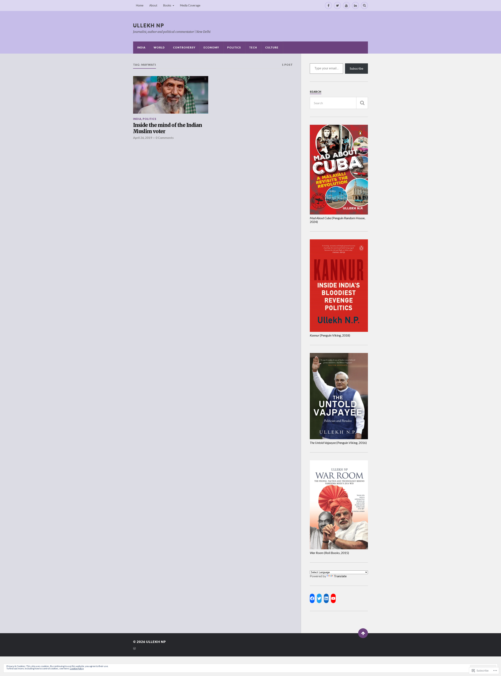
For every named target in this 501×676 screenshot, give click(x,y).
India (141, 47)
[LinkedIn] (355, 5)
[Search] (364, 5)
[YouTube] (346, 5)
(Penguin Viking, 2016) (338, 442)
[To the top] (363, 633)
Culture (271, 47)
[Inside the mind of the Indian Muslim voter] (170, 95)
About (153, 5)
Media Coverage (190, 5)
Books (167, 5)
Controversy (184, 47)
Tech (253, 47)
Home (139, 5)
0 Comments (165, 137)
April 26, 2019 (142, 137)
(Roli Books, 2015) (329, 553)
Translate (340, 576)
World (159, 47)
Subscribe (356, 68)
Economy (211, 47)
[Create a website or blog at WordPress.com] (134, 648)
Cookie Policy (77, 668)
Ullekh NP (148, 25)
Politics (234, 47)
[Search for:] (339, 103)
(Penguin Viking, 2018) (330, 335)
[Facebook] (328, 5)
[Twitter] (337, 5)
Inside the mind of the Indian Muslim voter (167, 128)
